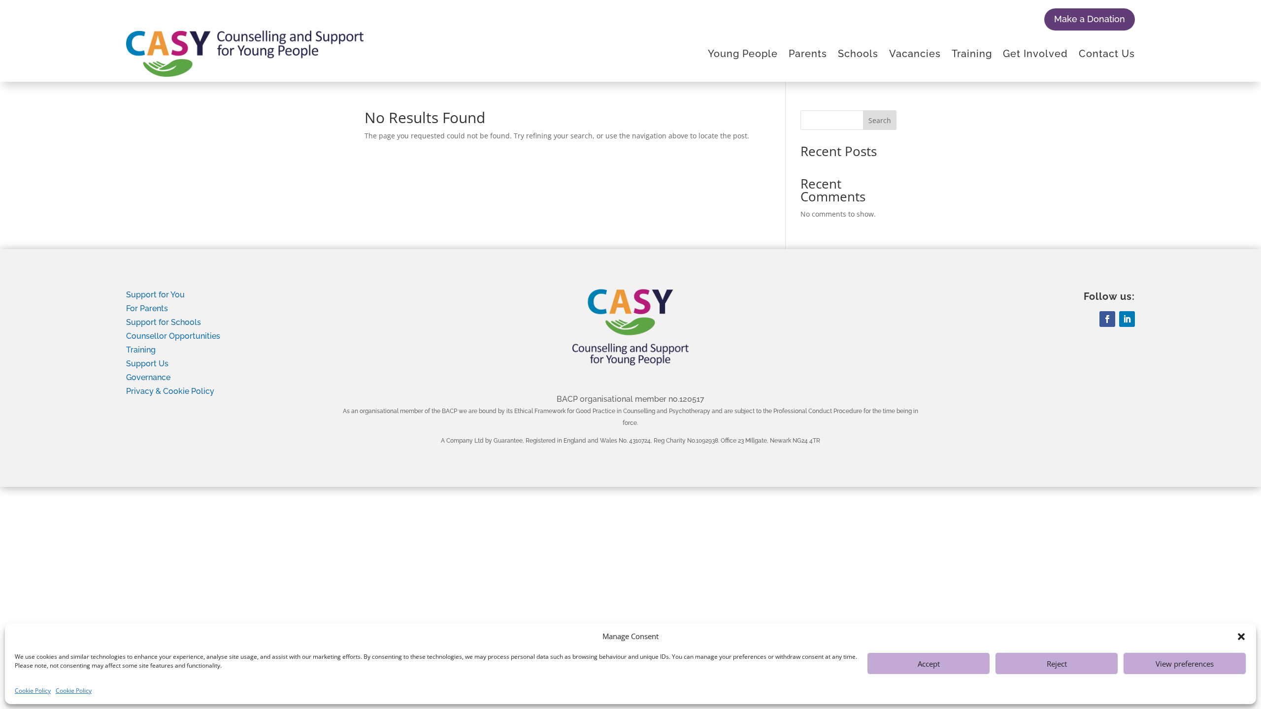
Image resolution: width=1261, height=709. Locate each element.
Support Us (147, 363)
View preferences (1185, 664)
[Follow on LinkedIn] (1127, 319)
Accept (929, 664)
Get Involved (1035, 54)
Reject (1057, 664)
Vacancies (915, 54)
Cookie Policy (33, 690)
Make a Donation (1089, 19)
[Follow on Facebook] (1107, 319)
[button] (1241, 637)
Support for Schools (163, 322)
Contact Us (1107, 54)
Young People (743, 54)
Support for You (155, 294)
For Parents (147, 308)
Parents (808, 54)
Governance (148, 377)
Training (972, 54)
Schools (858, 54)
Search (879, 120)
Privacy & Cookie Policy (170, 391)
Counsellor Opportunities (173, 336)
